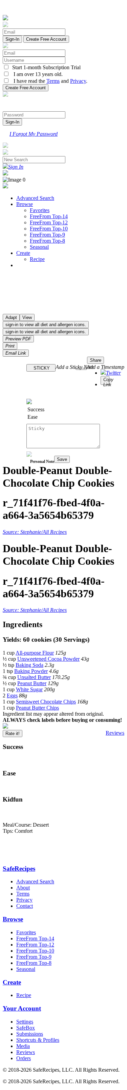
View (27, 317)
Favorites (39, 210)
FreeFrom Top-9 (47, 235)
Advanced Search (35, 198)
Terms (53, 81)
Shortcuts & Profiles (37, 1040)
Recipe (37, 259)
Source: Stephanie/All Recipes (35, 532)
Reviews (115, 733)
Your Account (22, 1008)
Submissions (29, 1034)
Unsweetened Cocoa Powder (48, 659)
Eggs (12, 695)
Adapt (11, 317)
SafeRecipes (19, 868)
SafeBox (25, 1028)
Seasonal (39, 247)
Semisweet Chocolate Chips (46, 701)
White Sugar (29, 689)
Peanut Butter (31, 683)
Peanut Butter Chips (37, 708)
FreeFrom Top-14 (49, 216)
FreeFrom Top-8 (47, 241)
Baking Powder (31, 671)
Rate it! (12, 733)
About (23, 887)
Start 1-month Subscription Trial (45, 67)
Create (23, 253)
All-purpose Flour (35, 653)
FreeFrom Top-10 (49, 228)
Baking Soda (29, 665)
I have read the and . (48, 81)
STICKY (41, 368)
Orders (23, 1058)
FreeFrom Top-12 (49, 222)
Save (62, 459)
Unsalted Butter (34, 677)
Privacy (78, 81)
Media (23, 1046)
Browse (24, 204)
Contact (24, 906)
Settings (24, 1022)
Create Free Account (46, 39)
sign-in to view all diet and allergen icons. (45, 324)
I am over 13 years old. (36, 74)
